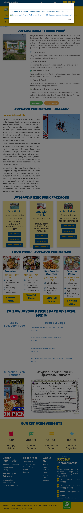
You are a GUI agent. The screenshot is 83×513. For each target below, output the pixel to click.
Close (69, 20)
